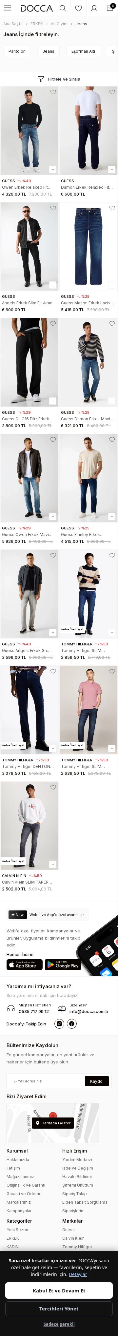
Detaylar (78, 1274)
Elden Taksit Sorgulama (85, 1202)
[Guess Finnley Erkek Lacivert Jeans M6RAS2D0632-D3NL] (88, 478)
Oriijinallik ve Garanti (26, 1185)
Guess (68, 1229)
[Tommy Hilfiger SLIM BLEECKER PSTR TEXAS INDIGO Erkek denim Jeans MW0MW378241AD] (88, 594)
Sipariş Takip (74, 1193)
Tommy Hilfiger (77, 1246)
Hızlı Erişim (74, 1151)
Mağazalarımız (20, 1176)
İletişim (13, 1168)
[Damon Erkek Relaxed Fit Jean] (88, 130)
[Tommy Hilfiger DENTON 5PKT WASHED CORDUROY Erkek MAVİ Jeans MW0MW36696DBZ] (29, 710)
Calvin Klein (73, 1238)
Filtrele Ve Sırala (64, 79)
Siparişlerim (73, 1210)
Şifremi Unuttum (77, 1185)
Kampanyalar (19, 1210)
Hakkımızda (18, 1159)
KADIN (13, 1246)
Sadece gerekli (59, 1324)
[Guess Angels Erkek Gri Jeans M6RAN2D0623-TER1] (29, 594)
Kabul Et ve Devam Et (59, 1290)
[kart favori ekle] (53, 92)
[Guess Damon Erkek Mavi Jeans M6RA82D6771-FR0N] (88, 362)
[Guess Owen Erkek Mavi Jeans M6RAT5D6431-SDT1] (29, 478)
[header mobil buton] (37, 8)
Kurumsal (17, 1151)
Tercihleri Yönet (59, 1308)
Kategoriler (19, 1221)
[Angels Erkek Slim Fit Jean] (29, 246)
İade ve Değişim (77, 1168)
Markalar (72, 1221)
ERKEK (13, 1238)
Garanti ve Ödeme (24, 1193)
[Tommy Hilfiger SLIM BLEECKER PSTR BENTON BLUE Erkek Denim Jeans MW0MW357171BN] (88, 710)
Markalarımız (19, 1202)
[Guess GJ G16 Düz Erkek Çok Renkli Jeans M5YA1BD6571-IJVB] (29, 362)
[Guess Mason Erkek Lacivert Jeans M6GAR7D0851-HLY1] (88, 246)
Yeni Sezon (17, 1229)
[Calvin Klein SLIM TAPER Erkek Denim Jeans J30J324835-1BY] (29, 826)
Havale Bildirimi (77, 1176)
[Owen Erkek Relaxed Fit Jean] (29, 130)
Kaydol (97, 1081)
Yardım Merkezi (77, 1159)
